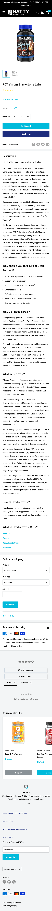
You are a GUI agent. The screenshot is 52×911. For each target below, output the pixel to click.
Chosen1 (6, 538)
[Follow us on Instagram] (14, 882)
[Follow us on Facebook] (4, 882)
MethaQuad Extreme (11, 543)
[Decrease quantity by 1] (14, 116)
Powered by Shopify (10, 906)
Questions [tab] (25, 682)
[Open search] (37, 12)
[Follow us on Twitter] (9, 882)
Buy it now (26, 134)
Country (6, 565)
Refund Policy (8, 616)
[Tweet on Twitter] (43, 144)
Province (6, 577)
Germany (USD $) (10, 869)
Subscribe (10, 857)
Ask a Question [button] (27, 676)
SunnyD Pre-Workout (13, 754)
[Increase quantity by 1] (28, 116)
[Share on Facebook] (33, 144)
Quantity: (6, 116)
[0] (47, 12)
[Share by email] (47, 144)
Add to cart (26, 126)
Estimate (10, 604)
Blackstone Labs (10, 99)
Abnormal (6, 533)
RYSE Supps (10, 751)
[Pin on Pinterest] (38, 144)
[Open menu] (4, 12)
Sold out (18, 773)
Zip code (6, 589)
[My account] (42, 12)
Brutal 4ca (7, 547)
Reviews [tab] (9, 682)
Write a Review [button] (27, 670)
